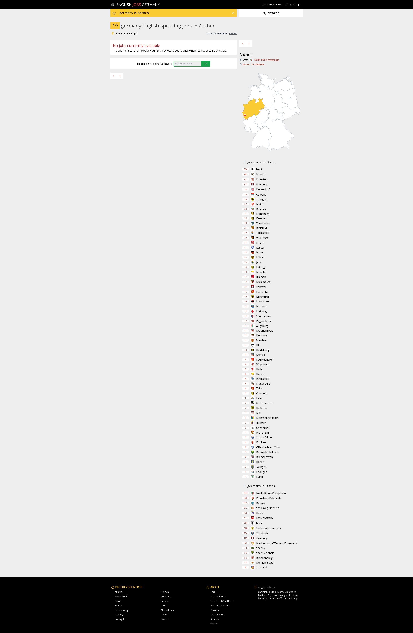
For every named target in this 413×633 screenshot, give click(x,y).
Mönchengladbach (267, 417)
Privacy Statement (219, 605)
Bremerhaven (264, 457)
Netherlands (167, 610)
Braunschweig (264, 330)
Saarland (261, 567)
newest (233, 33)
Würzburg (262, 238)
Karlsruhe (262, 292)
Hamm (260, 374)
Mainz (260, 204)
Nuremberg (263, 282)
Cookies (214, 610)
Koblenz (261, 442)
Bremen (261, 277)
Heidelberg (263, 350)
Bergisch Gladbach (267, 452)
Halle (259, 369)
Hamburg (261, 184)
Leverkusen (263, 301)
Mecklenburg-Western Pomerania (276, 543)
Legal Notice (217, 614)
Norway (119, 614)
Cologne (261, 194)
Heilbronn (262, 408)
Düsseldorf (263, 189)
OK (206, 63)
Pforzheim (262, 432)
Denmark (166, 596)
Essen (259, 398)
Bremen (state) (265, 562)
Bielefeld (261, 228)
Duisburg (262, 335)
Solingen (261, 467)
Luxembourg (121, 610)
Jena (259, 262)
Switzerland (121, 596)
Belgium (165, 591)
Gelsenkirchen (264, 403)
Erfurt (259, 242)
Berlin (259, 169)
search (273, 13)
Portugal (119, 619)
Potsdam (261, 340)
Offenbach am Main (268, 447)
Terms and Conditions (221, 600)
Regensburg (263, 321)
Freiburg (261, 311)
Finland (164, 600)
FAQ (212, 591)
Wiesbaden (263, 223)
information (274, 4)
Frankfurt (262, 179)
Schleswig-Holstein (267, 508)
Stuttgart (261, 199)
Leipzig (260, 267)
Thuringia (262, 533)
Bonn (259, 252)
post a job (296, 4)
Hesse (260, 513)
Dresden (261, 218)
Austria (118, 591)
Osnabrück (262, 428)
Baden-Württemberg (268, 528)
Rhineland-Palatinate (269, 498)
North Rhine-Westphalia (266, 59)
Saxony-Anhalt (265, 553)
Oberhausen (263, 316)
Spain (118, 600)
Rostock (261, 209)
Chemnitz (262, 393)
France (118, 605)
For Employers (218, 596)
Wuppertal (262, 364)
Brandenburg (264, 558)
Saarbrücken (264, 437)
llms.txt (214, 623)
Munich (260, 174)
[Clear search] (233, 12)
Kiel (258, 413)
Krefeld (260, 354)
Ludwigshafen (264, 359)
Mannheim (262, 213)
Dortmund (262, 296)
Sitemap (214, 619)
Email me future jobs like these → (154, 63)
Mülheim (261, 423)
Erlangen (261, 472)
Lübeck (260, 257)
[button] (124, 33)
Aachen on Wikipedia (253, 64)
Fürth (259, 476)
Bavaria (260, 503)
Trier (259, 388)
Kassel (260, 247)
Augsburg (262, 326)
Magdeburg (263, 383)
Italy (163, 605)
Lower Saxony (264, 518)
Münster (261, 272)
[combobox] (178, 12)
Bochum (261, 306)
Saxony (260, 548)
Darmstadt (262, 233)
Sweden (165, 619)
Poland (164, 614)
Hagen (260, 462)
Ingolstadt (262, 379)
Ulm (258, 345)
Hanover (261, 287)
